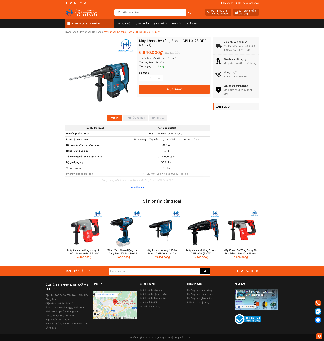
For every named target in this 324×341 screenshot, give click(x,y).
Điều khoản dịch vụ (198, 302)
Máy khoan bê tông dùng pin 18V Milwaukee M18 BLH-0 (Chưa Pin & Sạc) (83, 252)
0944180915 (219, 10)
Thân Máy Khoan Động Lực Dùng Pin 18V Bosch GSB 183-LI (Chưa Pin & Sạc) (122, 252)
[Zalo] (318, 311)
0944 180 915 (240, 76)
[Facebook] (318, 320)
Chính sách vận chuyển (153, 294)
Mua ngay (90, 257)
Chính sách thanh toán (153, 298)
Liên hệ (192, 23)
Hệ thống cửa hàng (248, 3)
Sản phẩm (160, 23)
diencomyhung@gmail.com (68, 307)
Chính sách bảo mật (151, 290)
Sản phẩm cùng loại (162, 201)
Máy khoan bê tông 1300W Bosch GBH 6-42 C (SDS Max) (161, 252)
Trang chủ (123, 23)
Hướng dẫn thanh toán (200, 294)
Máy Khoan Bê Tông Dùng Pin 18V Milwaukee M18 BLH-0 (240, 252)
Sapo (191, 337)
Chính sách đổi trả (150, 302)
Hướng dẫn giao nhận (199, 298)
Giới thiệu (142, 23)
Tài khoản (227, 3)
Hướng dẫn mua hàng (199, 290)
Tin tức (177, 23)
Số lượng (144, 72)
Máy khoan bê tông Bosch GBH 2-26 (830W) (201, 252)
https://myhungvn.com (69, 311)
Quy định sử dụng (150, 306)
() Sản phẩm (247, 12)
